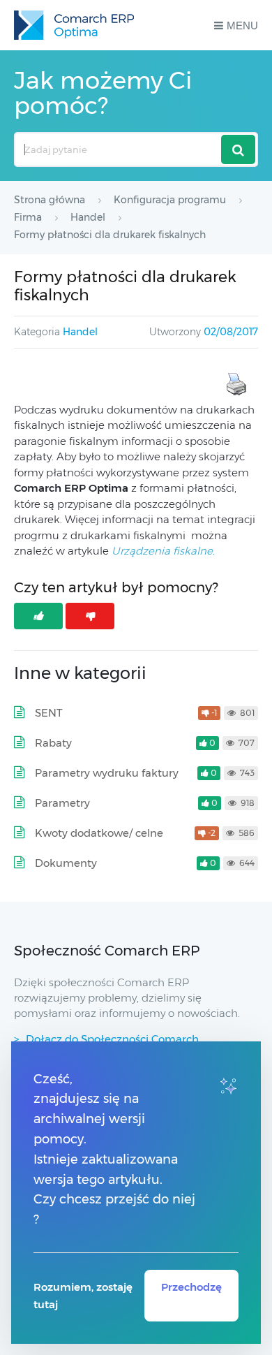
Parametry (62, 803)
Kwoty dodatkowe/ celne (99, 833)
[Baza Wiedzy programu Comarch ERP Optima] (74, 25)
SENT (49, 712)
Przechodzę (191, 1287)
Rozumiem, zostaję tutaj (83, 1295)
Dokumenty (66, 863)
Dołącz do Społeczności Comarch (112, 1039)
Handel (80, 331)
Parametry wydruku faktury (107, 772)
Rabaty (53, 742)
